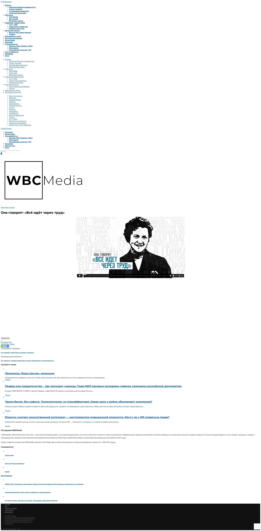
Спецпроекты (11, 44)
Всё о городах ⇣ (16, 96)
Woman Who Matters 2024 (21, 46)
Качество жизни (12, 31)
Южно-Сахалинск (16, 115)
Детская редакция (13, 38)
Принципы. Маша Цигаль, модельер (29, 373)
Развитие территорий (15, 23)
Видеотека (10, 146)
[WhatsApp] (2, 346)
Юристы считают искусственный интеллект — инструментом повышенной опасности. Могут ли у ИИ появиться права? (87, 417)
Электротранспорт (17, 13)
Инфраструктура (16, 29)
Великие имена (16, 21)
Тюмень (12, 110)
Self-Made (13, 17)
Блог (7, 56)
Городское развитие (18, 27)
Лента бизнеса (11, 52)
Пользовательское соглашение (18, 522)
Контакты (9, 524)
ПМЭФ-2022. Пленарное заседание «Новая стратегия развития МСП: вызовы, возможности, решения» (44, 484)
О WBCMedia (10, 516)
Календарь (10, 40)
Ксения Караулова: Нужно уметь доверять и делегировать (28, 492)
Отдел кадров (15, 9)
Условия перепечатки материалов (20, 518)
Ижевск (12, 102)
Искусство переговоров (20, 33)
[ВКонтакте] (8, 346)
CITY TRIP (13, 25)
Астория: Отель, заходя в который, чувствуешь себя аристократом (31, 500)
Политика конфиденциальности (19, 520)
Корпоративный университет (22, 7)
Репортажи (9, 455)
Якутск (12, 117)
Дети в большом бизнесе (14, 463)
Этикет (12, 34)
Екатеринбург (15, 100)
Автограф (13, 19)
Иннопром (13, 48)
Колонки (9, 42)
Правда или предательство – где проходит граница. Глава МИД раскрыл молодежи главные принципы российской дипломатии (93, 386)
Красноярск (14, 104)
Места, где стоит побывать (20, 125)
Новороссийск (15, 106)
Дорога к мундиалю (17, 123)
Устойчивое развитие (19, 11)
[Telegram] (5, 346)
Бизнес (8, 5)
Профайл (9, 54)
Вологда (12, 98)
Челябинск (14, 113)
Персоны (9, 15)
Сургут (12, 108)
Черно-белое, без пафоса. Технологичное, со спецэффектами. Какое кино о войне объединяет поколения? (78, 401)
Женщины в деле (13, 36)
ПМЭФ (7, 472)
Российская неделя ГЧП (20, 50)
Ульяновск (13, 111)
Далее (7, 380)
